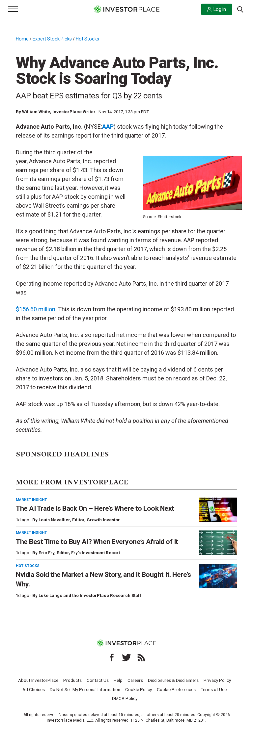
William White (36, 111)
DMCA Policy (124, 698)
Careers (135, 680)
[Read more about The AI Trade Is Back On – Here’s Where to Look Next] (218, 510)
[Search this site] (240, 8)
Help (118, 680)
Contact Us (98, 680)
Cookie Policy (138, 689)
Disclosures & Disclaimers (173, 680)
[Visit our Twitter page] (126, 657)
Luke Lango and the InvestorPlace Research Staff (90, 595)
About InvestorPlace (38, 680)
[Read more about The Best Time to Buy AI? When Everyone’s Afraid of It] (218, 542)
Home (22, 38)
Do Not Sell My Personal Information (85, 689)
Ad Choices (33, 689)
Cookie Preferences (176, 689)
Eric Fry (46, 552)
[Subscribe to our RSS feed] (141, 657)
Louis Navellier (54, 519)
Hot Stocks (87, 38)
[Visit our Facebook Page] (112, 657)
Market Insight (31, 500)
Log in (219, 9)
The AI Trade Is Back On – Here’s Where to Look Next (95, 508)
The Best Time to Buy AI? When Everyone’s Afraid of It (97, 542)
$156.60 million (35, 309)
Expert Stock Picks (52, 38)
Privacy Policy (217, 680)
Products (72, 680)
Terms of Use (214, 689)
